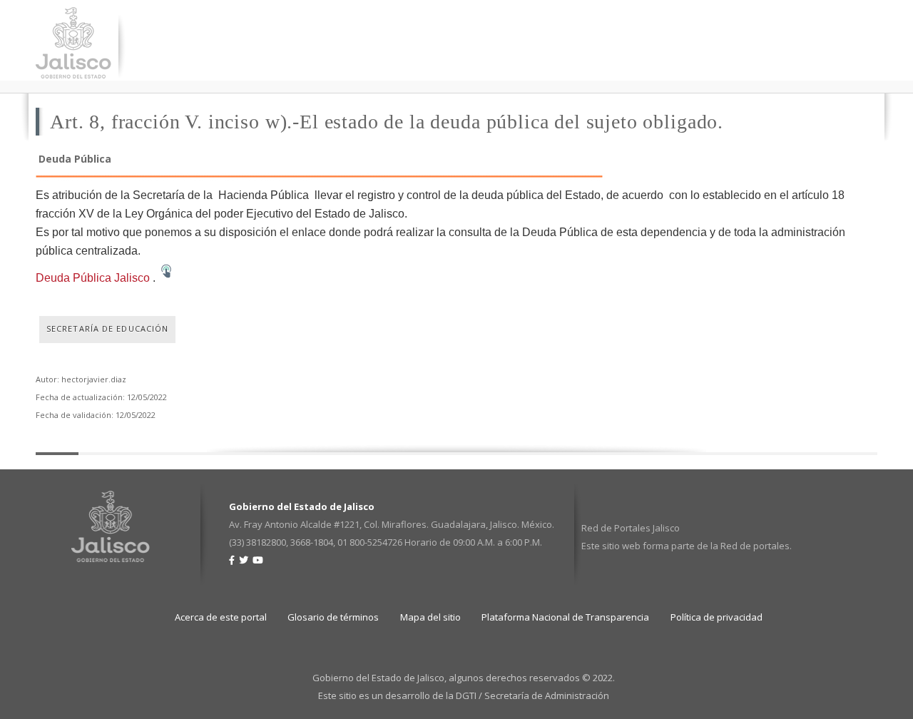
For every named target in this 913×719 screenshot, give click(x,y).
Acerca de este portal (221, 617)
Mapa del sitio (430, 617)
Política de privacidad (716, 617)
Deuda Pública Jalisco (93, 278)
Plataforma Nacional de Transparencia (565, 617)
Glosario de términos (333, 617)
